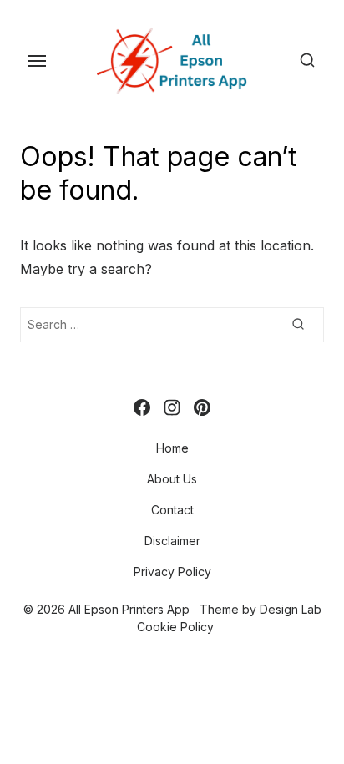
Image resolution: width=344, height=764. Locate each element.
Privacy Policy (172, 571)
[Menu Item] (142, 407)
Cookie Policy (175, 627)
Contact (172, 510)
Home (172, 448)
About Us (172, 479)
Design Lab (290, 609)
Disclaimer (172, 541)
